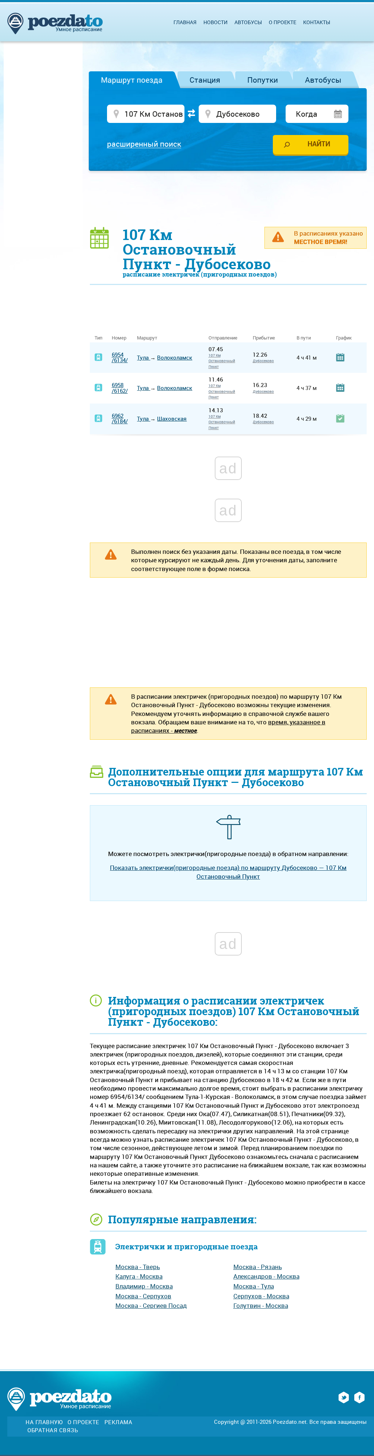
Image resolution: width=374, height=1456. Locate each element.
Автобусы (323, 80)
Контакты (316, 22)
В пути (304, 338)
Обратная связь (52, 1430)
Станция (205, 80)
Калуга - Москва (139, 1276)
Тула (143, 357)
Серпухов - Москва (261, 1296)
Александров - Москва (266, 1276)
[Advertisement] (228, 198)
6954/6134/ (120, 357)
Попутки (262, 80)
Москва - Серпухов (143, 1296)
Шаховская (172, 418)
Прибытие (264, 338)
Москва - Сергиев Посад (151, 1305)
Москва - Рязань (257, 1266)
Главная (184, 22)
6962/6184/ (120, 418)
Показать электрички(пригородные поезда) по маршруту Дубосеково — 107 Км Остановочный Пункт (228, 871)
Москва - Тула (253, 1286)
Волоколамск (174, 357)
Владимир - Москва (144, 1286)
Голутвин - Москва (260, 1305)
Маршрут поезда (132, 80)
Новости (215, 22)
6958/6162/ (120, 387)
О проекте (282, 22)
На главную (44, 1422)
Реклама (118, 1422)
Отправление (226, 338)
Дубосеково (263, 360)
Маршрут (147, 338)
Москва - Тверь (137, 1266)
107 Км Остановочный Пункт (222, 361)
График (344, 338)
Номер (119, 338)
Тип (98, 338)
